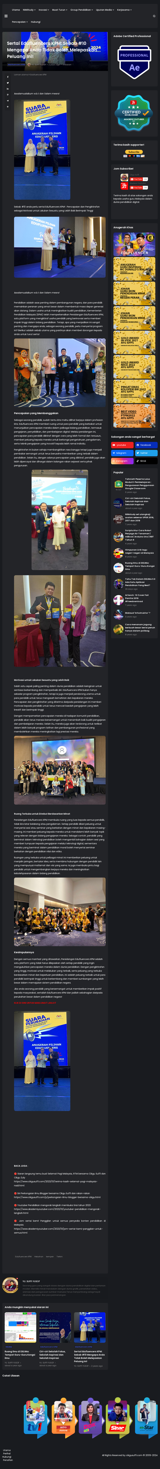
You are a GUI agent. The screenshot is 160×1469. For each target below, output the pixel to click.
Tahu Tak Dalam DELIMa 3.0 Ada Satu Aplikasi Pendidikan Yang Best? (140, 582)
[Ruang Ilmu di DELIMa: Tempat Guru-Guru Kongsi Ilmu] (20, 1327)
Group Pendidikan (80, 9)
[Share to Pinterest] (7, 94)
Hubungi (35, 21)
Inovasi (43, 9)
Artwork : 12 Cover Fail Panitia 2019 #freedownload (137, 598)
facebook (145, 445)
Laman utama (21, 74)
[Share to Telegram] (8, 100)
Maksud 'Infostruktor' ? (137, 612)
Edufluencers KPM (16, 64)
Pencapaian (19, 21)
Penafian (8, 1460)
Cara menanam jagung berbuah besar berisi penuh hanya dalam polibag (140, 627)
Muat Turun (58, 9)
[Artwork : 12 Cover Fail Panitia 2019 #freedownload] (118, 600)
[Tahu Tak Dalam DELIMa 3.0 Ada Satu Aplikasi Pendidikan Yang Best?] (118, 584)
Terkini (59, 1256)
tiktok (143, 461)
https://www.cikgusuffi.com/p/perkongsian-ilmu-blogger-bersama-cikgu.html (57, 1197)
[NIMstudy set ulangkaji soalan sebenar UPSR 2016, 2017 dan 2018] (118, 519)
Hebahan (38, 1256)
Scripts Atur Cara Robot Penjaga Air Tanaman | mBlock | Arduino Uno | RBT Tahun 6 (139, 535)
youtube (121, 445)
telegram (121, 453)
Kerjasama (123, 9)
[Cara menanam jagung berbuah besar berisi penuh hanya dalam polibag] (118, 629)
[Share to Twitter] (8, 83)
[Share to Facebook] (7, 77)
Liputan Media (104, 9)
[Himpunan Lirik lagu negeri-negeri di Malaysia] (118, 553)
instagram (121, 461)
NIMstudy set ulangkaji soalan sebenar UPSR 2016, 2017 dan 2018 (139, 517)
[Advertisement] (60, 1142)
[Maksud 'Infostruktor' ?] (118, 615)
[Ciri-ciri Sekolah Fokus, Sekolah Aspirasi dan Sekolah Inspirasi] (55, 1327)
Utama (16, 9)
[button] (6, 16)
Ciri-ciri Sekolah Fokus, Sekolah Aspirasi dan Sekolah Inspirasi (52, 1355)
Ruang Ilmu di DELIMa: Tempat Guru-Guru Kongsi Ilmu (20, 1355)
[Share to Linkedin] (8, 89)
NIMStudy (28, 9)
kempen (50, 1256)
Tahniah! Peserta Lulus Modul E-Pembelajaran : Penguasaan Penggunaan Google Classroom (139, 484)
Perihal (6, 1453)
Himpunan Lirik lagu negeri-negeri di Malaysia (139, 551)
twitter (144, 453)
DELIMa (9, 1347)
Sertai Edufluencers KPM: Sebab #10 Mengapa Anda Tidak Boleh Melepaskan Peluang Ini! (89, 1356)
